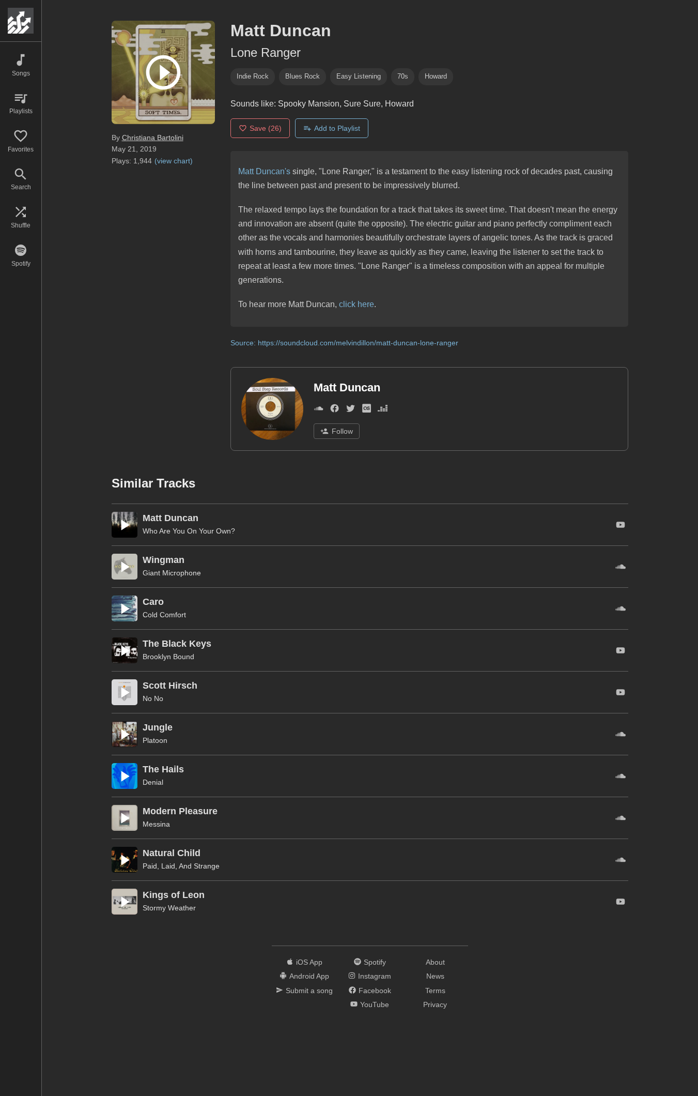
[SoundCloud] (318, 410)
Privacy (435, 1004)
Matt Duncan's (264, 171)
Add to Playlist (337, 128)
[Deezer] (382, 410)
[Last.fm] (366, 410)
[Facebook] (334, 410)
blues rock (302, 76)
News (435, 976)
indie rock (253, 76)
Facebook (375, 990)
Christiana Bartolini (152, 137)
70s (402, 76)
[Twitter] (350, 410)
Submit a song (309, 990)
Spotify (375, 962)
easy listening (358, 76)
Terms (435, 990)
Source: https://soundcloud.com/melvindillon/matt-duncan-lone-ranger (344, 343)
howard (436, 76)
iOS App (309, 962)
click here (356, 304)
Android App (309, 976)
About (435, 962)
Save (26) (266, 128)
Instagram (374, 976)
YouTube (374, 1004)
